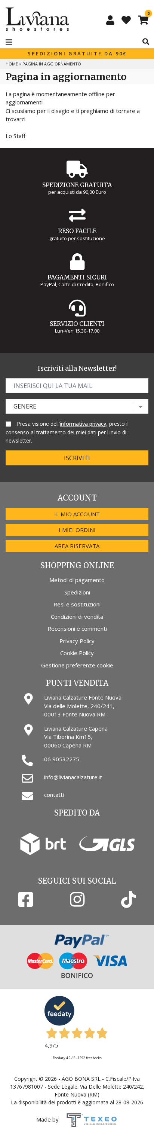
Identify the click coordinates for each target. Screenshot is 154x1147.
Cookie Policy (77, 653)
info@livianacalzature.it (73, 777)
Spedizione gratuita (77, 185)
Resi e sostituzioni (77, 604)
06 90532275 (61, 759)
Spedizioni (77, 592)
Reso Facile (77, 231)
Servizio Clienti (77, 323)
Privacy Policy (77, 641)
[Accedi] (110, 19)
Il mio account (77, 514)
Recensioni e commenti (77, 628)
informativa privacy (83, 423)
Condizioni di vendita (77, 616)
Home (12, 64)
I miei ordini (77, 529)
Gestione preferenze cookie (77, 665)
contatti (54, 794)
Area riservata (77, 546)
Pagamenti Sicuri (77, 277)
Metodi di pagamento (77, 580)
